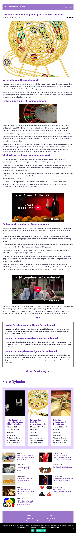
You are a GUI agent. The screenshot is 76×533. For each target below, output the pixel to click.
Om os (51, 521)
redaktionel (69, 17)
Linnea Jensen (14, 429)
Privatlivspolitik (41, 530)
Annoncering (51, 518)
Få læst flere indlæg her (38, 371)
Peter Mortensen (20, 18)
